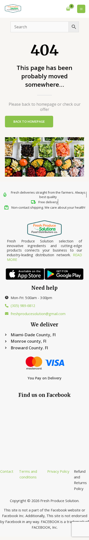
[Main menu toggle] (81, 9)
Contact (6, 471)
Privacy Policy (58, 471)
